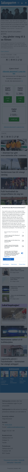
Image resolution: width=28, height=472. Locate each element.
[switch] (22, 236)
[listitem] (14, 232)
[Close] (25, 207)
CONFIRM (8, 259)
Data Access (14, 264)
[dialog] (14, 236)
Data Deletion (6, 264)
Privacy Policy (22, 264)
